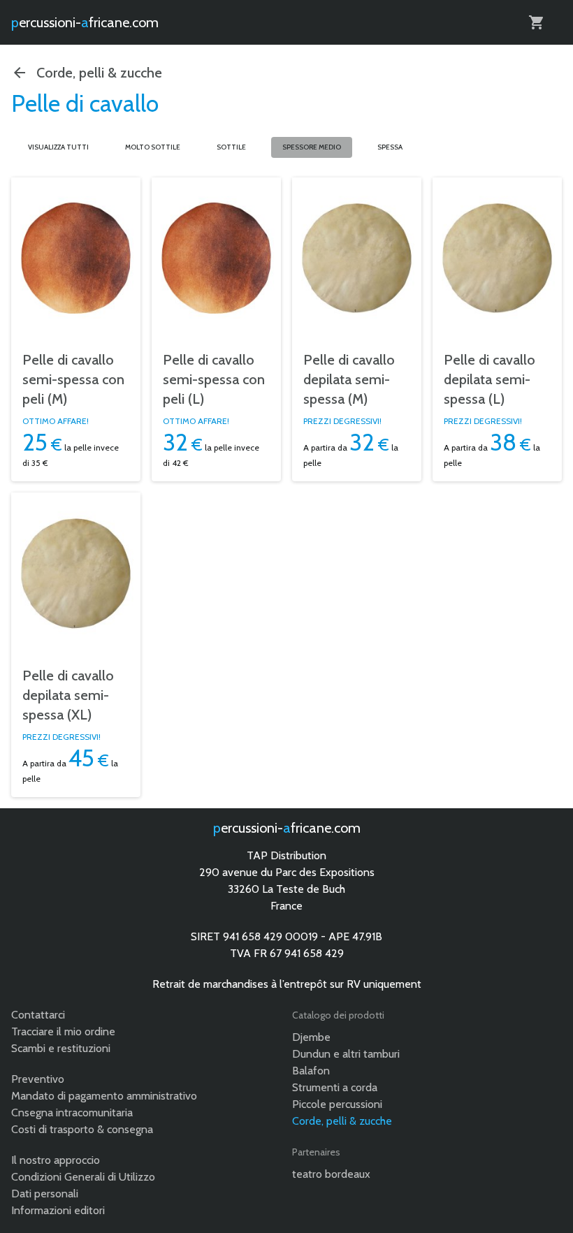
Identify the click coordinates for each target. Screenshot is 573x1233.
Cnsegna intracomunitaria (72, 1112)
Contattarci (38, 1014)
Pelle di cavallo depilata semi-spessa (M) (349, 379)
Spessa (389, 147)
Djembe (311, 1037)
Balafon (311, 1070)
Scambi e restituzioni (60, 1048)
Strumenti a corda (334, 1087)
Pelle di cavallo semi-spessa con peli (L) (214, 379)
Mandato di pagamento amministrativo (104, 1095)
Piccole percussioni (337, 1104)
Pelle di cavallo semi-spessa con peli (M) (73, 379)
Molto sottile (152, 147)
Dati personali (44, 1193)
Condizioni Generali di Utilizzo (83, 1176)
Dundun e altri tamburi (346, 1053)
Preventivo (37, 1079)
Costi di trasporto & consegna (82, 1129)
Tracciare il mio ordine (63, 1031)
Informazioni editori (58, 1210)
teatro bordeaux (331, 1174)
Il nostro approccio (55, 1160)
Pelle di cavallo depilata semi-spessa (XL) (68, 695)
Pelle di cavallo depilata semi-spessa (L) (489, 379)
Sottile (231, 147)
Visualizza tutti (58, 147)
